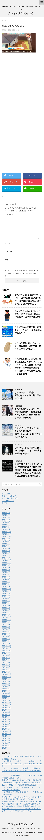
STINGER (25, 835)
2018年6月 (6, 746)
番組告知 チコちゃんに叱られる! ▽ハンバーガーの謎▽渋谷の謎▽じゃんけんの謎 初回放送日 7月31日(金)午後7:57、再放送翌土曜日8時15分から (22, 804)
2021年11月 (6, 648)
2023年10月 (6, 593)
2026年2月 (6, 527)
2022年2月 (6, 641)
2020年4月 (6, 693)
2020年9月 (6, 681)
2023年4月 (6, 608)
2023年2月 (6, 612)
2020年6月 (6, 689)
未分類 (4, 503)
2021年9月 (6, 653)
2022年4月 (6, 636)
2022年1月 (6, 643)
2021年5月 (6, 662)
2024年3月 (6, 582)
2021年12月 (6, 646)
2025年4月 (6, 551)
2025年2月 (6, 555)
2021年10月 (6, 650)
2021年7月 (6, 658)
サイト (7, 260)
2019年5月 (6, 719)
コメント (9, 214)
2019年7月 (6, 715)
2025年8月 (6, 541)
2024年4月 (6, 579)
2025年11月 (6, 534)
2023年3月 (6, 610)
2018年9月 (6, 738)
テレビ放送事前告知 (10, 498)
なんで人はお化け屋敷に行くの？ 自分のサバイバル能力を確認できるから (28, 450)
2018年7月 (6, 743)
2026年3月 (6, 525)
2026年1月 (6, 529)
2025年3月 (6, 553)
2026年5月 (6, 520)
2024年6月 (6, 574)
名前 (7, 243)
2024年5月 (6, 577)
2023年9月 (6, 596)
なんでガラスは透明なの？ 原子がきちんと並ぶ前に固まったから (28, 395)
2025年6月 (6, 546)
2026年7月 (6, 515)
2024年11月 (6, 563)
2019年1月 (6, 729)
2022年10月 (6, 622)
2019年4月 (6, 722)
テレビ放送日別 (8, 501)
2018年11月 (6, 734)
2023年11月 (6, 591)
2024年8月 (6, 570)
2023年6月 (6, 603)
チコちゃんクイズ (9, 496)
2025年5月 (6, 548)
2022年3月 (6, 639)
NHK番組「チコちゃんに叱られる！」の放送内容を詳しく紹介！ (22, 828)
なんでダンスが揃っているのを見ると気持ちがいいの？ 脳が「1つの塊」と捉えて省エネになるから (21, 770)
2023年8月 (6, 598)
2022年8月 (6, 627)
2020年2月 (6, 698)
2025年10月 (6, 536)
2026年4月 (6, 522)
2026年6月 (6, 517)
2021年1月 (6, 672)
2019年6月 (6, 717)
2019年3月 (6, 724)
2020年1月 (6, 700)
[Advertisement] (22, 85)
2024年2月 (6, 584)
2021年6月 (6, 660)
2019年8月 (6, 712)
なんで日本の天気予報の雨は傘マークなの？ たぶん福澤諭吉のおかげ (28, 330)
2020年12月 (6, 674)
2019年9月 (6, 710)
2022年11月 (6, 620)
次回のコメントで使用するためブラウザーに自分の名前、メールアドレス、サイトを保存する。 (21, 273)
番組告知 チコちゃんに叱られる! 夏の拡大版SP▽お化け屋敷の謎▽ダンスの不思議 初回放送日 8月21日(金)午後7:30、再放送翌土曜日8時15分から (28, 470)
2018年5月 (6, 748)
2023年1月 (6, 615)
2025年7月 (6, 544)
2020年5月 (6, 691)
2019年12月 (6, 703)
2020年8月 (6, 684)
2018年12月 (6, 731)
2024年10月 (6, 565)
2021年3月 (6, 667)
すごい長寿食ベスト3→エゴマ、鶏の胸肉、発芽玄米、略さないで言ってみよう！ (28, 346)
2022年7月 (6, 629)
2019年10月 (6, 708)
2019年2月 (6, 727)
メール (8, 251)
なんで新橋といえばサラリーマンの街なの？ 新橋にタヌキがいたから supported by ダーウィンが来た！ (22, 763)
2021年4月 (6, 665)
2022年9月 (6, 624)
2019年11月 (6, 705)
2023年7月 (6, 601)
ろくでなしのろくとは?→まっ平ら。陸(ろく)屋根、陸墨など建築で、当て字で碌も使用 (28, 314)
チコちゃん (6, 494)
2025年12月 (6, 532)
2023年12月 (6, 589)
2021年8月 (6, 655)
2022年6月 (6, 631)
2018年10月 (6, 736)
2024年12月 (6, 560)
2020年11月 (6, 677)
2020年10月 (6, 679)
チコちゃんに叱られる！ (22, 13)
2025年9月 (6, 539)
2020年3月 (6, 696)
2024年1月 (6, 586)
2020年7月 (6, 686)
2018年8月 (6, 741)
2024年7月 (6, 572)
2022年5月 (6, 634)
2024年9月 (6, 567)
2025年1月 (6, 558)
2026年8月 (6, 513)
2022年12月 (6, 617)
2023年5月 (6, 605)
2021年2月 (6, 670)
